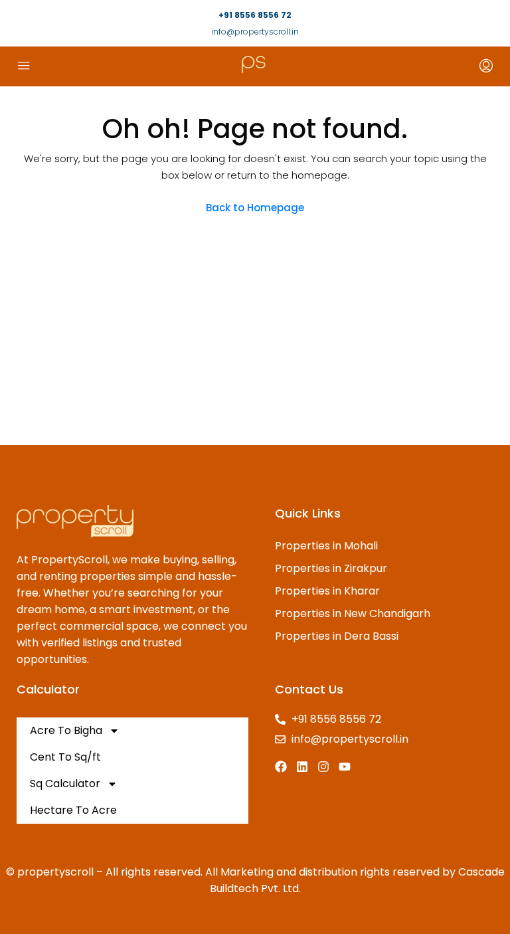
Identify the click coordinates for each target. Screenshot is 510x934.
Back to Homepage (255, 208)
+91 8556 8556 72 (255, 15)
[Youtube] (345, 767)
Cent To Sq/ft (65, 757)
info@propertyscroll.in (255, 31)
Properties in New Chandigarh (352, 613)
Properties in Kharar (327, 591)
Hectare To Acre (73, 810)
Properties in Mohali (326, 545)
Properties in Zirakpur (331, 568)
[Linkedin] (302, 767)
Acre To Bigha (66, 730)
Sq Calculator (65, 783)
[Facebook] (281, 767)
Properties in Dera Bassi (336, 636)
